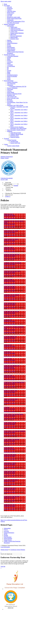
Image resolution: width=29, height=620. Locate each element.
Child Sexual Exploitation (16, 30)
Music (8, 72)
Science (9, 60)
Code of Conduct (8, 279)
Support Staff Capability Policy (12, 496)
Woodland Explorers (12, 75)
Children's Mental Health (16, 134)
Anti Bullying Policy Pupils (11, 239)
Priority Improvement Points (14, 18)
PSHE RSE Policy (8, 447)
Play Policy (7, 407)
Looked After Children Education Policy (14, 382)
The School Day (11, 83)
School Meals (10, 92)
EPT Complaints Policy (10, 303)
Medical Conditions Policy (10, 390)
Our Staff (9, 15)
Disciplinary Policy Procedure (11, 294)
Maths (8, 59)
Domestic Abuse (14, 38)
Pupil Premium (11, 47)
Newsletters (10, 101)
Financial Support (14, 137)
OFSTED (9, 41)
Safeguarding (10, 25)
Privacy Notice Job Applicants (11, 439)
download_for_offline (9, 215)
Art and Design (11, 66)
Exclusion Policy (8, 345)
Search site (3, 554)
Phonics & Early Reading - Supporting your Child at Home (18, 127)
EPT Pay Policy (8, 320)
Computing (10, 64)
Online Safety (13, 27)
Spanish (9, 70)
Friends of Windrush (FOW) (14, 93)
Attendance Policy (8, 247)
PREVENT (13, 34)
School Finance (11, 50)
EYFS (8, 77)
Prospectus (10, 8)
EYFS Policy (7, 351)
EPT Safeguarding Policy (10, 336)
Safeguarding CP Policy (10, 463)
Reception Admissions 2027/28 (18, 86)
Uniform (9, 90)
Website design (4, 549)
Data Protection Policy (9, 286)
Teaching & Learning (9, 54)
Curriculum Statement (12, 56)
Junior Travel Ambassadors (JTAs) (16, 21)
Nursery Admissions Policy (11, 399)
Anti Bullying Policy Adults (11, 231)
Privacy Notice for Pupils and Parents (13, 414)
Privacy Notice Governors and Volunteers (14, 431)
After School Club (11, 96)
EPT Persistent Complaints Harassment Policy (14, 327)
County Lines (13, 31)
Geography (10, 62)
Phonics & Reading (12, 76)
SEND (9, 44)
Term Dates (10, 89)
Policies (9, 40)
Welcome (9, 7)
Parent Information (8, 80)
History (9, 63)
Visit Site (3, 566)
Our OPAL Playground (13, 23)
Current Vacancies (11, 140)
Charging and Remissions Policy (12, 271)
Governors (9, 14)
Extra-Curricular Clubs (13, 98)
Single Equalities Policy (10, 488)
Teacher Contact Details (13, 145)
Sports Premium (11, 49)
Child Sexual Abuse (15, 28)
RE (8, 67)
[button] (4, 182)
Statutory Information (9, 24)
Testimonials (10, 20)
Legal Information (5, 547)
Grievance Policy (8, 375)
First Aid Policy (8, 358)
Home (5, 4)
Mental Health (14, 37)
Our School (7, 5)
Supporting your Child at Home (15, 105)
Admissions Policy (8, 214)
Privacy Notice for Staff (10, 422)
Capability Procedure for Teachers (12, 262)
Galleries (9, 10)
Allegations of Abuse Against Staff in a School (14, 221)
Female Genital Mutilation (17, 33)
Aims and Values (11, 11)
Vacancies (6, 138)
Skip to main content (6, 1)
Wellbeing (9, 131)
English (9, 57)
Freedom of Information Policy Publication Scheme (12, 366)
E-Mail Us (7, 196)
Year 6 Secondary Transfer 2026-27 (16, 130)
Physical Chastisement (16, 36)
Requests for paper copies (13, 17)
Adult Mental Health (15, 132)
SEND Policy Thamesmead (11, 479)
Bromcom (9, 99)
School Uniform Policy (10, 471)
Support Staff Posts (15, 143)
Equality (9, 46)
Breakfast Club (11, 95)
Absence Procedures (12, 82)
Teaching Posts (14, 141)
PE (8, 69)
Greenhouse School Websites (17, 549)
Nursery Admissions (12, 88)
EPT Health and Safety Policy (11, 311)
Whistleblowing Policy (9, 504)
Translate (16, 185)
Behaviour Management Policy (12, 254)
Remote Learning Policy (10, 454)
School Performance (12, 43)
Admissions (10, 85)
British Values (10, 12)
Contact (6, 144)
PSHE (8, 73)
